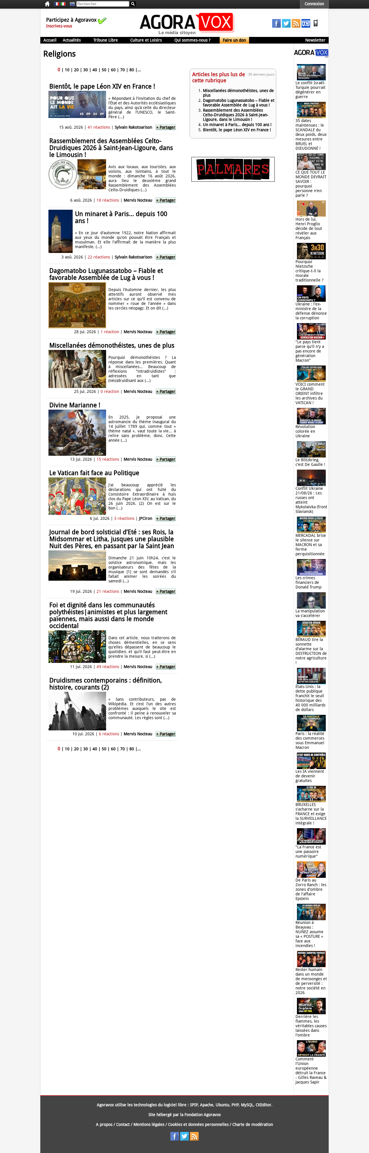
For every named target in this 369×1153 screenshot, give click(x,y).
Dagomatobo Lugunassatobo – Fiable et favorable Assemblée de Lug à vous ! (106, 274)
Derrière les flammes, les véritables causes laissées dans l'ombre (311, 1025)
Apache (206, 1105)
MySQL (247, 1105)
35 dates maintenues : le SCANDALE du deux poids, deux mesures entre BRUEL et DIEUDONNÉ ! (311, 134)
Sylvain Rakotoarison (133, 127)
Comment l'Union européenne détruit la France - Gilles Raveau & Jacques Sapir (311, 1070)
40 (95, 70)
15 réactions (108, 459)
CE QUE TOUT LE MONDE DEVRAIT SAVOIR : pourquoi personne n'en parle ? (310, 184)
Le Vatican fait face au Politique (94, 473)
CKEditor (263, 1105)
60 (113, 70)
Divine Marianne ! (74, 405)
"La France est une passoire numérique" (308, 851)
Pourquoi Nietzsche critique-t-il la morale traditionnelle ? (309, 270)
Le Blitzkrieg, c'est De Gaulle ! (310, 462)
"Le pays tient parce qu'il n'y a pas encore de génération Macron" (309, 351)
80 (131, 70)
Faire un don (234, 40)
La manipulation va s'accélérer (310, 613)
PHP (235, 1105)
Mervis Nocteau (138, 200)
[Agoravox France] (56, 4)
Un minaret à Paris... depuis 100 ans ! (121, 217)
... (139, 70)
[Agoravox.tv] (311, 56)
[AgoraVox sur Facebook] (276, 26)
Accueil (50, 40)
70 (122, 70)
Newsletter (315, 40)
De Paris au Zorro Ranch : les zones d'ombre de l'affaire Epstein (310, 889)
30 (85, 70)
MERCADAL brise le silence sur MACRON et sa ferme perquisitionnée (310, 544)
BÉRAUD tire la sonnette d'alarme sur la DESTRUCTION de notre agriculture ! (311, 651)
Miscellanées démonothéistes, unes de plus (111, 345)
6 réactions (109, 734)
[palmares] (233, 180)
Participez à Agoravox (71, 20)
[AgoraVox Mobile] (315, 26)
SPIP (194, 1105)
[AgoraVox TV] (306, 26)
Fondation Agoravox (202, 1114)
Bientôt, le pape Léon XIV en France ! (102, 86)
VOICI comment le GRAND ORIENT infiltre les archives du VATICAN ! (310, 393)
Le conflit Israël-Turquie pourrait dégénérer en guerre (310, 89)
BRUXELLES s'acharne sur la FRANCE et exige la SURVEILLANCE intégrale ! (311, 813)
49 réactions (108, 666)
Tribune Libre (105, 40)
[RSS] (296, 26)
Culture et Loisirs (146, 40)
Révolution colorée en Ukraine (305, 431)
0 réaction (110, 391)
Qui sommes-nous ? (192, 40)
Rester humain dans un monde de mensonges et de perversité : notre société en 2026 (311, 981)
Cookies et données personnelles (198, 1124)
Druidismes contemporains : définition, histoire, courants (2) (105, 684)
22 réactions (99, 257)
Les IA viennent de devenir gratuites (309, 776)
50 (104, 70)
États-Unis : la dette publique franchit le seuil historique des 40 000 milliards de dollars (310, 698)
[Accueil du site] (187, 34)
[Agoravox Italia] (63, 4)
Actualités (72, 40)
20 (76, 70)
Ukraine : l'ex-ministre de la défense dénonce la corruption (311, 311)
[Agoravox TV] (71, 4)
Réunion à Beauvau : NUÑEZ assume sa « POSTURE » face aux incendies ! (309, 934)
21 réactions (108, 591)
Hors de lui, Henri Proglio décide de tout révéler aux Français (308, 228)
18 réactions (108, 200)
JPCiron (146, 518)
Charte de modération (252, 1124)
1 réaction (110, 331)
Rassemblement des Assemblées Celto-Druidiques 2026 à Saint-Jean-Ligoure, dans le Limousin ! (111, 147)
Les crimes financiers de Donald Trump (308, 582)
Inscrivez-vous (59, 26)
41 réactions (99, 127)
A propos (104, 1124)
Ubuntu (222, 1105)
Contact (123, 1124)
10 (67, 70)
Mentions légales (148, 1124)
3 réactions (124, 518)
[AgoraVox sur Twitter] (286, 26)
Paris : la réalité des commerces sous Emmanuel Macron (309, 740)
